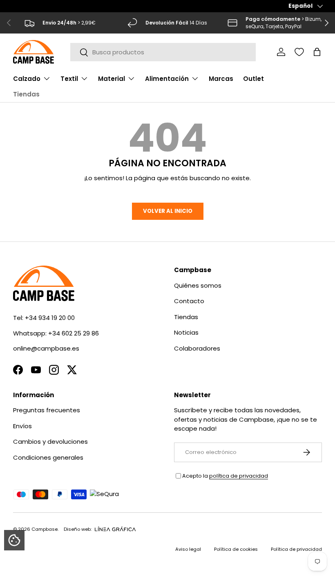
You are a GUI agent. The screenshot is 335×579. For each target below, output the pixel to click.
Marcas (221, 78)
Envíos (22, 426)
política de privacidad (238, 475)
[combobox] (163, 52)
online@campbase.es (46, 348)
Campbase (44, 529)
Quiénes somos (197, 285)
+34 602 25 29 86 (73, 333)
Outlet (253, 78)
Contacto (189, 301)
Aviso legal (188, 549)
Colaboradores (197, 348)
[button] (317, 52)
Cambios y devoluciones (50, 441)
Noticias (186, 332)
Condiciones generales (48, 457)
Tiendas (26, 94)
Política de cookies (236, 549)
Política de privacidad (296, 549)
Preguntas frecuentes (46, 410)
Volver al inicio (167, 211)
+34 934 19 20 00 (50, 317)
